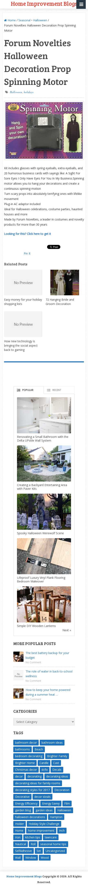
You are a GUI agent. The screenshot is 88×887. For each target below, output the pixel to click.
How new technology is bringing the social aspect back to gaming (21, 345)
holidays (28, 92)
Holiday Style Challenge (44, 824)
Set (39, 851)
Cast (56, 763)
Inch (62, 830)
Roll (33, 844)
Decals (56, 770)
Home (11, 20)
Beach (39, 749)
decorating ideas (57, 776)
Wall (18, 858)
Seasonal (24, 20)
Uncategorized (55, 851)
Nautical (20, 844)
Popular (27, 390)
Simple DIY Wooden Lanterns (36, 626)
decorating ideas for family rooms (37, 783)
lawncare (51, 837)
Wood (45, 858)
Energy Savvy (51, 803)
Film (67, 803)
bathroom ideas (52, 742)
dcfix (45, 770)
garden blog (23, 810)
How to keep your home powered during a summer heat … (48, 692)
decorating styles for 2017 (32, 790)
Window (30, 858)
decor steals (42, 797)
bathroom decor (26, 742)
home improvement (41, 830)
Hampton (56, 817)
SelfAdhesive (23, 851)
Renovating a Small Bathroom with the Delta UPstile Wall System (42, 438)
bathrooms (22, 749)
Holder (19, 824)
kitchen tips (32, 837)
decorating (34, 776)
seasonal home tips (53, 844)
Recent (56, 390)
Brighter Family (57, 756)
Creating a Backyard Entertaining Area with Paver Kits (42, 487)
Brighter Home (25, 763)
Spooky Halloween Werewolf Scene (40, 533)
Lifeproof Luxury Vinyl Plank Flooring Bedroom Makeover (41, 579)
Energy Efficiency (26, 803)
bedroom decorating (28, 756)
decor (19, 776)
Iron (17, 837)
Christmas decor (26, 770)
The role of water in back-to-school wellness (49, 673)
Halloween (40, 20)
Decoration (61, 790)
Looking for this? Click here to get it (27, 234)
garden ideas (44, 810)
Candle (44, 763)
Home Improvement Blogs (24, 876)
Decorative (22, 797)
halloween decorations (30, 817)
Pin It (27, 253)
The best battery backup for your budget (47, 655)
